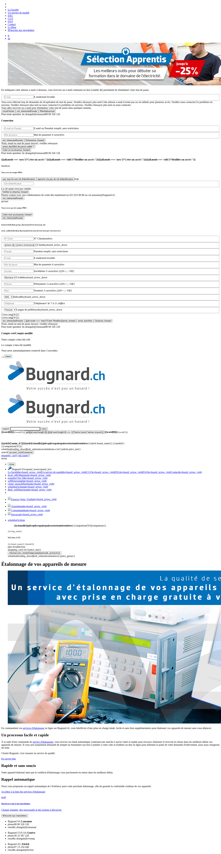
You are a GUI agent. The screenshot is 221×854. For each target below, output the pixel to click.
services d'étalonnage (33, 728)
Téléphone (39, 303)
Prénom (38, 284)
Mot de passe (40, 134)
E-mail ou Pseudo (43, 128)
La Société (13, 9)
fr (8, 35)
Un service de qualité (18, 12)
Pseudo (37, 251)
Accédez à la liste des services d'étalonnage (23, 791)
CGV (10, 18)
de (9, 38)
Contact (12, 24)
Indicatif (17, 296)
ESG (10, 15)
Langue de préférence (27, 309)
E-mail (37, 97)
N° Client (39, 238)
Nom (36, 290)
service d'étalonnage (43, 742)
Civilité (19, 277)
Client (40, 244)
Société (37, 271)
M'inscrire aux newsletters (21, 30)
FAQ (10, 21)
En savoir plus (8, 758)
